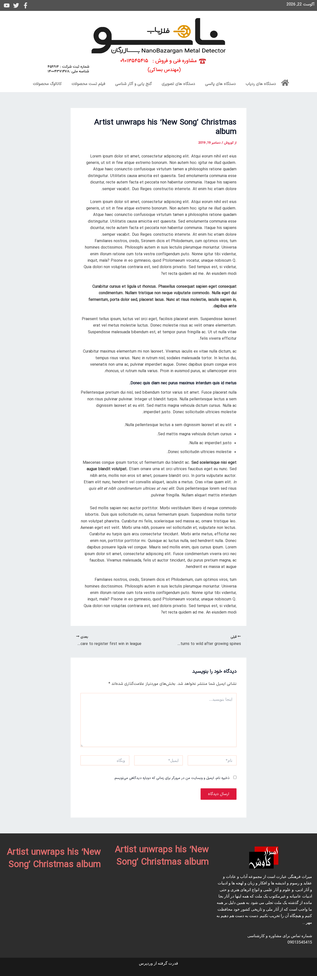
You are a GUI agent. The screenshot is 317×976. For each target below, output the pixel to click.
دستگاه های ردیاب (261, 84)
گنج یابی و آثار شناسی (133, 84)
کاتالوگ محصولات (47, 84)
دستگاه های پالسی (220, 84)
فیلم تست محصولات (88, 84)
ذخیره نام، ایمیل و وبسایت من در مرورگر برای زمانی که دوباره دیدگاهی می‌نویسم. (172, 778)
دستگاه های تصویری (178, 84)
